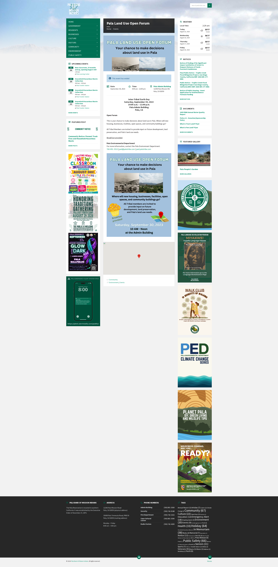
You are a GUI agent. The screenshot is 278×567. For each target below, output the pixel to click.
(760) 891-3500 (169, 508)
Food (204, 523)
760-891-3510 (112, 149)
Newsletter (203, 533)
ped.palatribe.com (143, 149)
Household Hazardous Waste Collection (86, 80)
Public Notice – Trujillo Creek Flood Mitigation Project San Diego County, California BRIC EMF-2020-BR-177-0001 (194, 85)
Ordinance (191, 535)
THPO (188, 547)
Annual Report (184, 508)
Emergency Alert (193, 518)
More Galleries (185, 174)
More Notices (185, 99)
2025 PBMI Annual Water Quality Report (192, 113)
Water (199, 549)
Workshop (182, 551)
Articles (196, 507)
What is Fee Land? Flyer (189, 127)
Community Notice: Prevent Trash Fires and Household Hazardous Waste (83, 138)
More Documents (186, 132)
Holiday (199, 526)
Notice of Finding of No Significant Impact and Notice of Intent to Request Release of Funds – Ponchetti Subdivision (193, 66)
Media (186, 533)
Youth (189, 551)
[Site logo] (73, 14)
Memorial (194, 533)
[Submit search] (209, 5)
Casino (204, 508)
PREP (193, 538)
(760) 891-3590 (169, 519)
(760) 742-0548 (169, 511)
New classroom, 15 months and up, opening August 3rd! (86, 69)
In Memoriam (193, 530)
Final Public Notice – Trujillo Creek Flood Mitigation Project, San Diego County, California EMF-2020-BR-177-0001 (194, 76)
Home (109, 29)
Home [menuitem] (209, 561)
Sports (182, 546)
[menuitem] (83, 22)
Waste (192, 549)
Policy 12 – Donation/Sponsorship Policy (193, 119)
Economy (203, 514)
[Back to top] (210, 557)
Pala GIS (198, 536)
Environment (114, 282)
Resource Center (184, 544)
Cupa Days (195, 514)
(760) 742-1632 (169, 515)
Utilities (205, 547)
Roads (192, 544)
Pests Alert (186, 538)
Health (184, 526)
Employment (188, 520)
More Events (73, 113)
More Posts (72, 146)
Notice (183, 535)
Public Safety (194, 541)
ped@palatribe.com (127, 149)
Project (180, 541)
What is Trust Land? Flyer (189, 124)
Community (113, 280)
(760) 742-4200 (169, 524)
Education (184, 516)
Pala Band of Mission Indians (79, 561)
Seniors (201, 544)
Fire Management (197, 523)
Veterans (183, 549)
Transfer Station (196, 547)
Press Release (201, 537)
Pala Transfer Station (82, 85)
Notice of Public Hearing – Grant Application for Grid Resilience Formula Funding (192, 92)
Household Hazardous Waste (185, 530)
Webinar (207, 549)
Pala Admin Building (162, 86)
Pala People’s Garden (189, 169)
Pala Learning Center (82, 74)
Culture (184, 513)
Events (115, 29)
